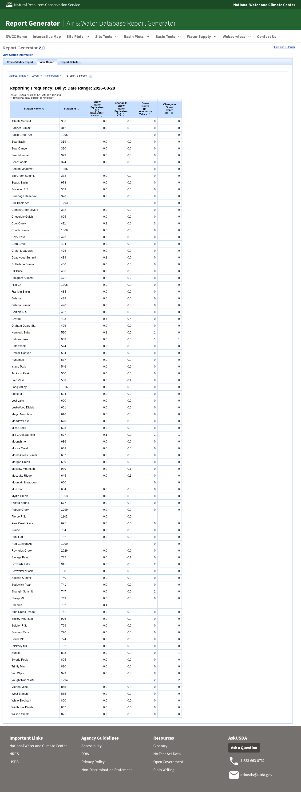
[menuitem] (19, 75)
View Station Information (18, 54)
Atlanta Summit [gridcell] (21, 121)
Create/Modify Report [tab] (20, 62)
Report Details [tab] (69, 62)
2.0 (42, 48)
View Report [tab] (47, 62)
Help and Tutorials (284, 47)
